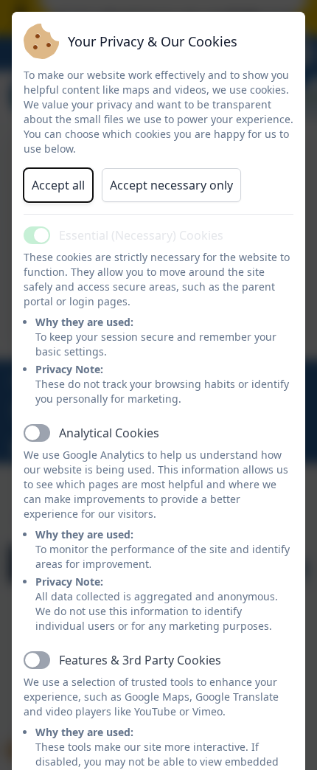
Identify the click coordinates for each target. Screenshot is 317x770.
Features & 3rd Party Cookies (140, 660)
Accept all (58, 185)
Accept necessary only (171, 185)
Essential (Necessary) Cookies (141, 235)
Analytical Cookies (109, 433)
